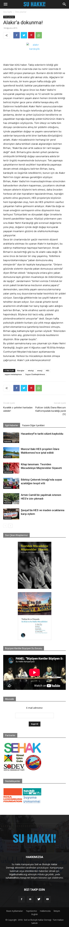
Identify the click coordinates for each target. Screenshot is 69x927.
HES (47, 370)
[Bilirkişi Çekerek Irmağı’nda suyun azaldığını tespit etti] (11, 483)
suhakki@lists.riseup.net (18, 877)
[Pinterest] (31, 35)
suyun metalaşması (13, 374)
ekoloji (31, 370)
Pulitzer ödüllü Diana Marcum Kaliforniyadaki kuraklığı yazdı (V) (50, 411)
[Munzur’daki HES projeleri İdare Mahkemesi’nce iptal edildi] (11, 452)
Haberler (7, 441)
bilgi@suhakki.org (18, 874)
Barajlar (20, 370)
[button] (5, 4)
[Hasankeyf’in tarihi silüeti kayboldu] (11, 437)
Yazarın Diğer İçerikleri (33, 425)
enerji (39, 370)
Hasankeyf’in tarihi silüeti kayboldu (42, 433)
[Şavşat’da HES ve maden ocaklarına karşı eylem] (11, 513)
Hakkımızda (45, 911)
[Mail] (30, 899)
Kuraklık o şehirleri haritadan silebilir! (18, 409)
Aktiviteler (8, 472)
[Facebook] (16, 35)
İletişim (57, 911)
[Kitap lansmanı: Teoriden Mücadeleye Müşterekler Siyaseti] (11, 468)
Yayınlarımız (31, 911)
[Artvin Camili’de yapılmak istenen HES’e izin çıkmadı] (11, 498)
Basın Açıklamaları (14, 911)
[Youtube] (47, 899)
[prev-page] (5, 526)
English (34, 914)
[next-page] (10, 526)
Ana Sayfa (7, 12)
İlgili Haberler (11, 425)
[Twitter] (24, 35)
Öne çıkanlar (20, 12)
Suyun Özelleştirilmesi (35, 374)
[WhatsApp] (38, 35)
